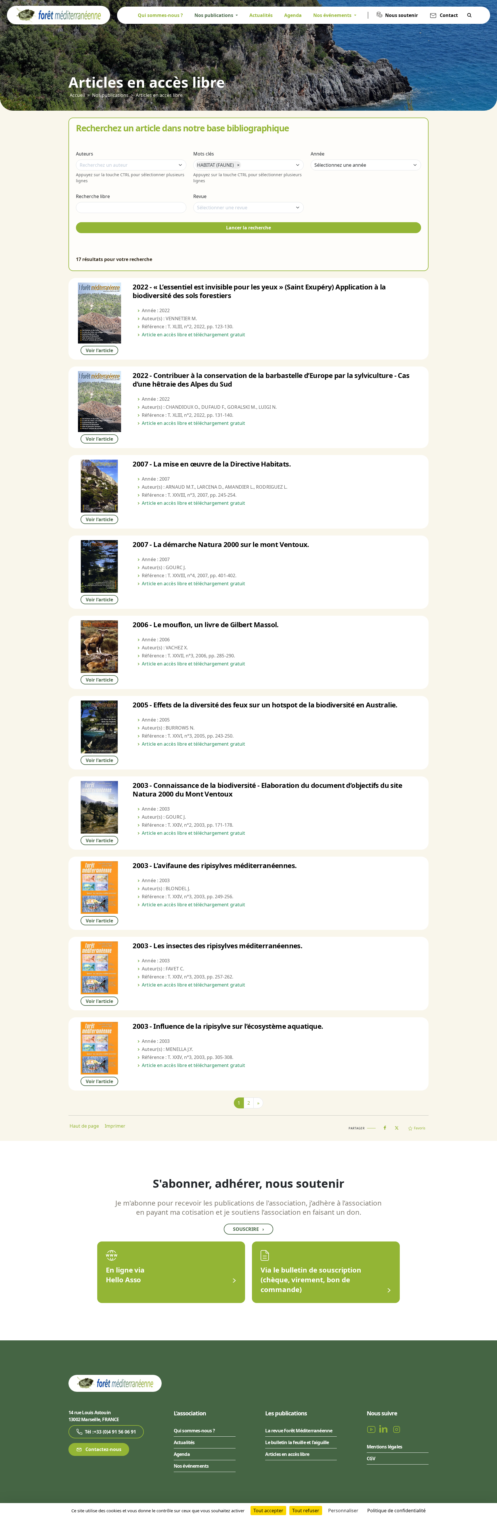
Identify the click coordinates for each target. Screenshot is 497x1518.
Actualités (261, 15)
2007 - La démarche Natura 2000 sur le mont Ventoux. (221, 544)
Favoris (419, 1128)
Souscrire (248, 1229)
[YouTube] (372, 1429)
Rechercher (469, 15)
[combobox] (131, 165)
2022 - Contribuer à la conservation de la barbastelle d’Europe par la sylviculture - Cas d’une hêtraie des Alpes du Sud (271, 380)
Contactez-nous (102, 1449)
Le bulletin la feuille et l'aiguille (297, 1442)
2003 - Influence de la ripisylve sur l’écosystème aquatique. (228, 1026)
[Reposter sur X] (397, 1126)
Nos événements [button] (333, 15)
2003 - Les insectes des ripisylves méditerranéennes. (217, 945)
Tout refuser (305, 1510)
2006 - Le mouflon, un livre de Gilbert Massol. (205, 624)
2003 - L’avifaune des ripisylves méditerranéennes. (215, 865)
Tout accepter (268, 1510)
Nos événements (191, 1466)
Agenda (293, 15)
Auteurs (84, 154)
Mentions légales (384, 1447)
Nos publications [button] (214, 15)
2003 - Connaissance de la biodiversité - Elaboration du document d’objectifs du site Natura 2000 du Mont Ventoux (267, 789)
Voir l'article (99, 350)
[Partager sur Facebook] (385, 1126)
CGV (371, 1458)
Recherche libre (93, 196)
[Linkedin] (384, 1429)
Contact (449, 15)
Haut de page (84, 1126)
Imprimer (115, 1126)
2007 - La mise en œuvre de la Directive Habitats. (212, 464)
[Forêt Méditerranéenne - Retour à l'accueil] (58, 14)
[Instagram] (396, 1429)
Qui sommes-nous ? (160, 15)
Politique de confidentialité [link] (396, 1510)
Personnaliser (343, 1510)
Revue (200, 196)
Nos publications (110, 95)
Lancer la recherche (248, 227)
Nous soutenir (401, 15)
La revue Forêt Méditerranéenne (298, 1430)
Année (317, 154)
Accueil (77, 95)
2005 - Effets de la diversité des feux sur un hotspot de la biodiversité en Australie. (265, 704)
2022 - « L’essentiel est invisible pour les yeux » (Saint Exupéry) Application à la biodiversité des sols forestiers (259, 291)
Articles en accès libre (159, 95)
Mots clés (203, 154)
